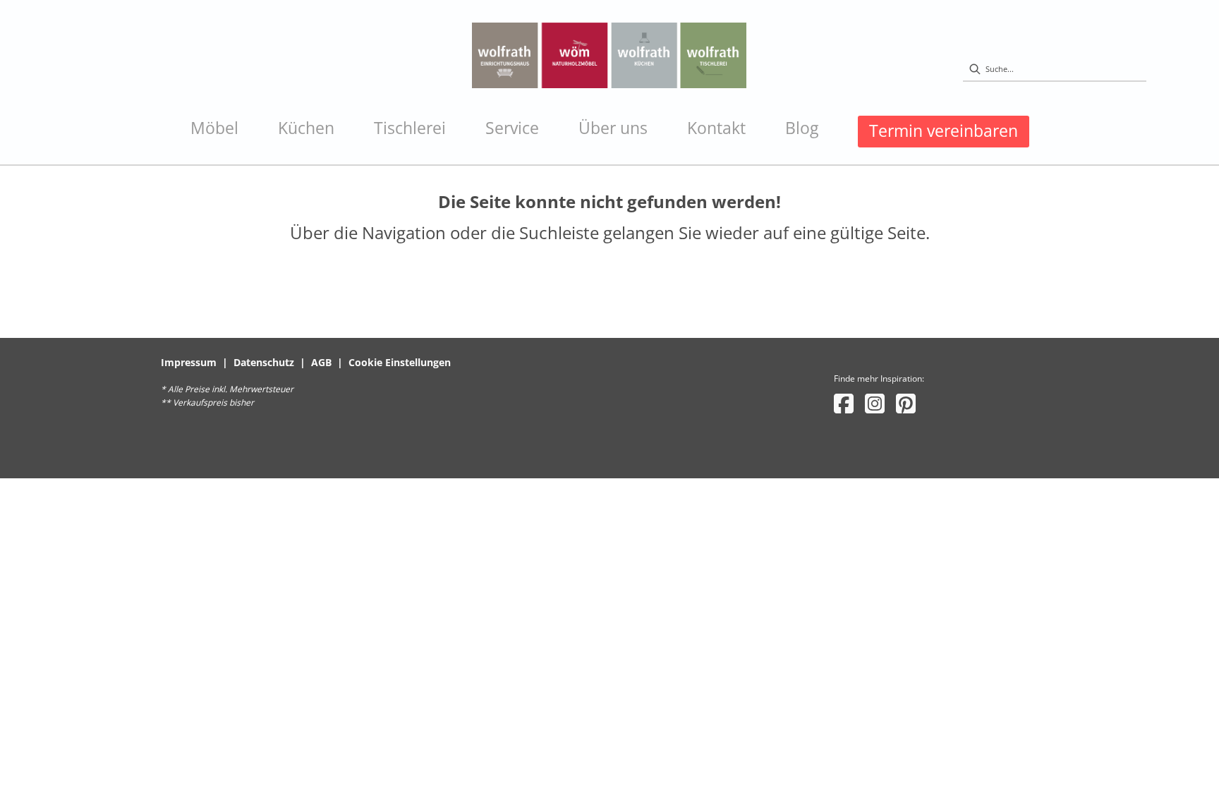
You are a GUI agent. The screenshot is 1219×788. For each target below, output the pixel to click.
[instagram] (875, 403)
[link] (214, 128)
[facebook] (844, 403)
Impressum (189, 362)
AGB (321, 362)
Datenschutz (264, 362)
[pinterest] (906, 403)
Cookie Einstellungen (399, 362)
